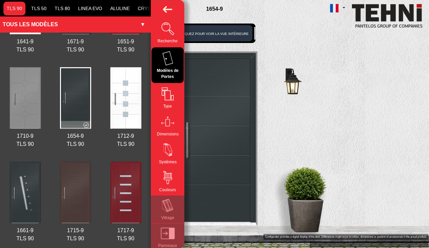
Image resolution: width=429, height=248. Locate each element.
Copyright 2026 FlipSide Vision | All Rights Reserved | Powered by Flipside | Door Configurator (369, 244)
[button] (337, 8)
